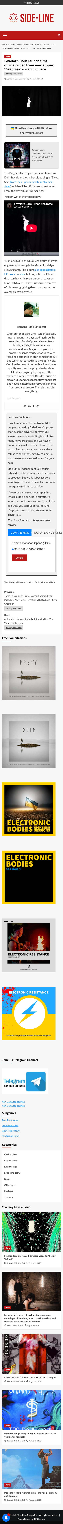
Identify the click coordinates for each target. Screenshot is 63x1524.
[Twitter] (25, 406)
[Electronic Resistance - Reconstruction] (29, 945)
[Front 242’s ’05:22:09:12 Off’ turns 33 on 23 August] (31, 1354)
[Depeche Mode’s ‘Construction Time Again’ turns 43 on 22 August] (31, 1469)
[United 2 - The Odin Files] (29, 741)
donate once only (44, 532)
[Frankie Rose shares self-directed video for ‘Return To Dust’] (31, 1232)
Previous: (30, 598)
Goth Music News (11, 1130)
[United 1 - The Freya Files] (29, 673)
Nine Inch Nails (48, 582)
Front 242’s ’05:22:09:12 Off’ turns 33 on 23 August (30, 1377)
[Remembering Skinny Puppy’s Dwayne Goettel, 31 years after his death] (31, 1410)
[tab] (20, 532)
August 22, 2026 (35, 1500)
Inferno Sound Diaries (15, 1325)
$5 (15, 549)
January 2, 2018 (36, 79)
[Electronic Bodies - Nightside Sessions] (29, 809)
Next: (28, 619)
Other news (10, 1185)
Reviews (8, 1191)
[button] (5, 35)
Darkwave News (10, 1125)
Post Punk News (10, 1120)
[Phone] (38, 406)
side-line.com (13, 398)
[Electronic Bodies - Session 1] (29, 877)
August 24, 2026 (35, 1263)
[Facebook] (33, 406)
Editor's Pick (10, 1166)
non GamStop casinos (13, 1101)
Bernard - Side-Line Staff (16, 79)
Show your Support (31, 132)
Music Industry (12, 1172)
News (8, 56)
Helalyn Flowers (17, 582)
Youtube (8, 1197)
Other (40, 549)
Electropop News (10, 1135)
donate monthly (21, 532)
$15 (31, 549)
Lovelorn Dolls (33, 582)
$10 (23, 549)
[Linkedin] (29, 406)
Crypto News (11, 1160)
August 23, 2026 (33, 1325)
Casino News (11, 1154)
